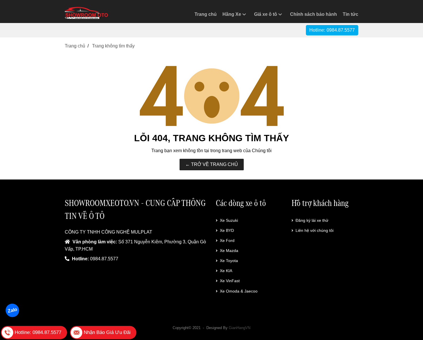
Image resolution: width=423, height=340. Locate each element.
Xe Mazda (229, 250)
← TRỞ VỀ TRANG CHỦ (211, 164)
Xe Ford (227, 240)
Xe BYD (227, 230)
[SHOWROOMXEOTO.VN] (86, 13)
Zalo (12, 310)
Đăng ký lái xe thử (312, 220)
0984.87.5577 (104, 258)
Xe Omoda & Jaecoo (239, 291)
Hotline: (332, 30)
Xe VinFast (230, 280)
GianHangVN (239, 328)
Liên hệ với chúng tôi (315, 230)
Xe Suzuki (229, 220)
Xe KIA (226, 270)
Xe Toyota (229, 260)
